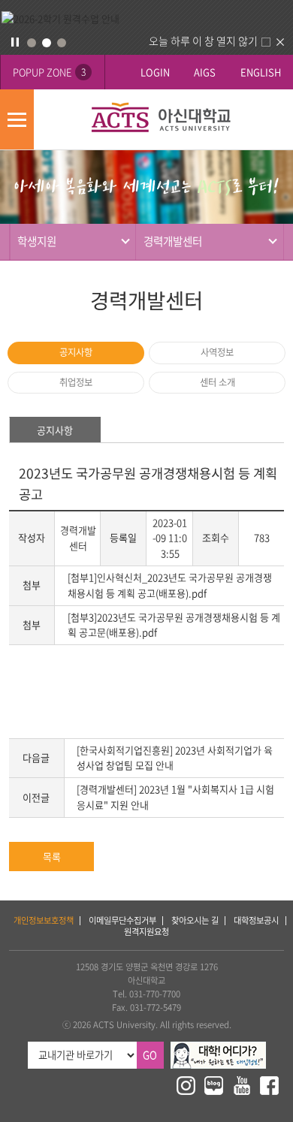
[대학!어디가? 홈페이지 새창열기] (218, 1048)
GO (150, 1055)
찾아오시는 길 (195, 920)
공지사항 (75, 352)
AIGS (205, 72)
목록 (52, 856)
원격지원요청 (146, 931)
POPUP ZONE (49, 72)
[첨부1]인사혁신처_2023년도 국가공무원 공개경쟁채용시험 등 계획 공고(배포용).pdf (170, 585)
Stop (15, 42)
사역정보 (217, 352)
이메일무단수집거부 (122, 920)
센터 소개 (217, 382)
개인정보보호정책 (44, 920)
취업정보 (75, 382)
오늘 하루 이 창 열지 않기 (203, 40)
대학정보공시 (256, 920)
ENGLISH (260, 72)
